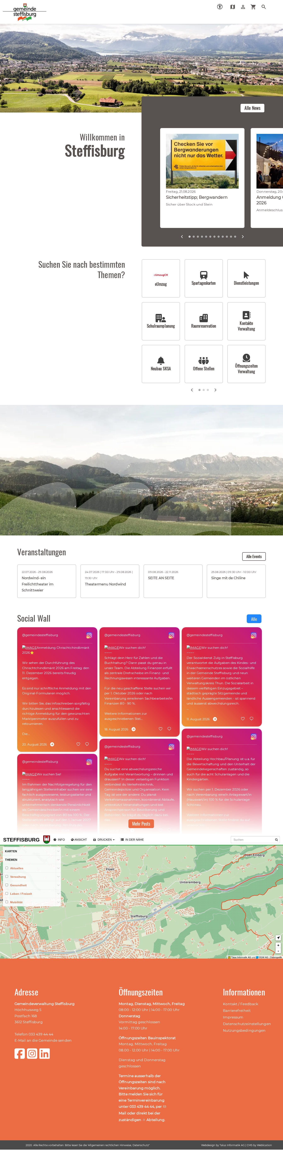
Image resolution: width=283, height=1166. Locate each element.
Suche (265, 7)
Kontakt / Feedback (240, 1004)
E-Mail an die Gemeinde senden (43, 1040)
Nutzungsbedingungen (244, 1030)
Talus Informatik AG (232, 1145)
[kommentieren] (88, 744)
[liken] (80, 744)
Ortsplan (234, 7)
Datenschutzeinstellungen (247, 1024)
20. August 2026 (34, 744)
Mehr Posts (141, 823)
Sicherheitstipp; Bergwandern (196, 197)
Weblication (264, 1145)
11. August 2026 (198, 719)
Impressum (233, 1017)
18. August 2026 (116, 729)
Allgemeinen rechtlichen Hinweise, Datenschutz (118, 1145)
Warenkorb (254, 7)
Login (244, 7)
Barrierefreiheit (237, 1011)
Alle (254, 619)
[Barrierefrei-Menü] (220, 6)
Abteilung (155, 1120)
